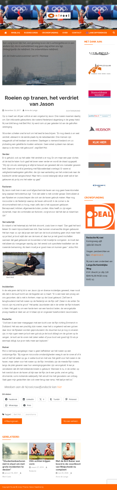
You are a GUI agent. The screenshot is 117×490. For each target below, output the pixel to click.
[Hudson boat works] (99, 128)
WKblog (15, 33)
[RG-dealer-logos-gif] (99, 142)
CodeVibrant (49, 487)
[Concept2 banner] (99, 186)
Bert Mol (17, 414)
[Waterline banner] (99, 115)
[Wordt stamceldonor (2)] (99, 94)
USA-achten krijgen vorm (39, 462)
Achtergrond (73, 111)
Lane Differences (97, 33)
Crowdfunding (50, 33)
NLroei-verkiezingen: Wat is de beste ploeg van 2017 (72, 421)
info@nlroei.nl (97, 255)
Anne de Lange (31, 110)
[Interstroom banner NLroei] (99, 69)
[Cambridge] (68, 451)
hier (59, 387)
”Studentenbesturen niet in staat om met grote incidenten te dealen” (13, 465)
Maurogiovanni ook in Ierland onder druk (14, 421)
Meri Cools (6, 476)
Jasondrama (30, 414)
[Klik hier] (99, 164)
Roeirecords (31, 33)
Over (65, 33)
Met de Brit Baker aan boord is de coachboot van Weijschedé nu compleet (68, 465)
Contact (76, 33)
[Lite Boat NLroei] (99, 53)
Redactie (32, 471)
